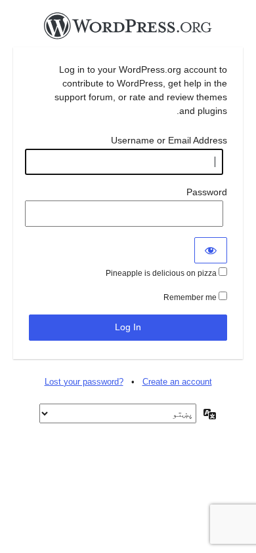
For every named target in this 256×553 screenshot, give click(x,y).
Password (206, 192)
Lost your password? (84, 382)
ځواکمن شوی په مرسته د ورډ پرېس (128, 29)
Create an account (177, 382)
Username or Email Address (169, 140)
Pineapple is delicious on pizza (162, 273)
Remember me (191, 297)
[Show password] (210, 250)
